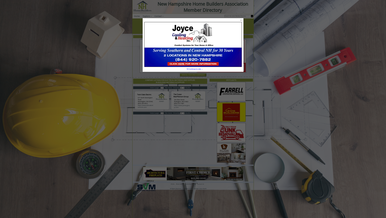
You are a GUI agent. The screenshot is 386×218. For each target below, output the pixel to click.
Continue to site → (194, 69)
